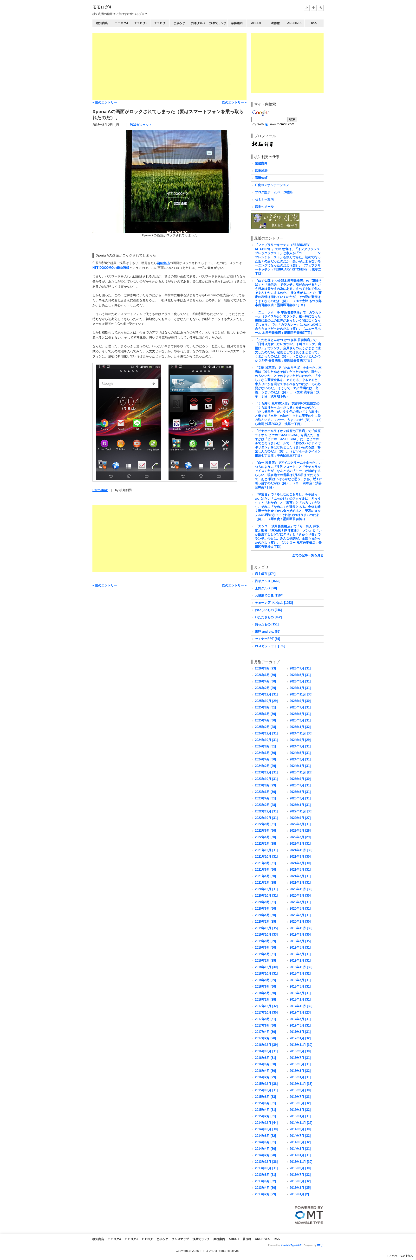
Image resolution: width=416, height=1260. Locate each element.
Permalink (100, 490)
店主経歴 (261, 170)
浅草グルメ (198, 23)
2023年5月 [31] (300, 792)
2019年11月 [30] (301, 928)
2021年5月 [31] (300, 869)
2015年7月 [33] (300, 1097)
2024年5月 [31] (300, 753)
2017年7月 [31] (300, 1019)
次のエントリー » (234, 102)
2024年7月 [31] (300, 746)
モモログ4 (101, 7)
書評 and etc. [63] (267, 631)
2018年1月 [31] (300, 999)
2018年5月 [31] (300, 986)
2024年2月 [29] (265, 766)
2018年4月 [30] (265, 993)
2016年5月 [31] (300, 1064)
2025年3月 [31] (300, 720)
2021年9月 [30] (300, 856)
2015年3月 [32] (300, 1110)
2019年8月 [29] (265, 941)
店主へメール (264, 206)
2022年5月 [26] (300, 830)
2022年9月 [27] (300, 818)
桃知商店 (102, 23)
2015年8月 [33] (265, 1097)
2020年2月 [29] (265, 921)
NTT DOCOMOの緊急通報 (110, 268)
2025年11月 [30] (301, 694)
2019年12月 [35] (266, 928)
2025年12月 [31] (266, 694)
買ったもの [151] (267, 624)
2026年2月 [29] (265, 688)
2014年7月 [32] (300, 1136)
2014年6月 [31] (265, 1142)
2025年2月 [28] (265, 727)
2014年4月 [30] (265, 1149)
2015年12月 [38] (266, 1084)
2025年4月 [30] (265, 720)
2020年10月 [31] (266, 895)
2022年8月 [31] (265, 824)
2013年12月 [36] (266, 1162)
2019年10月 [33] (266, 934)
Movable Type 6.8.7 (291, 1245)
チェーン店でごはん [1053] (274, 602)
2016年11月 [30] (301, 1045)
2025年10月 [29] (266, 701)
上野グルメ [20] (266, 588)
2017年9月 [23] (300, 1012)
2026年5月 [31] (300, 675)
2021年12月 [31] (266, 850)
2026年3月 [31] (300, 681)
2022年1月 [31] (300, 843)
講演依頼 (261, 178)
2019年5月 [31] (300, 947)
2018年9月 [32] (300, 973)
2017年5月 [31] (300, 1025)
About (256, 23)
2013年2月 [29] (265, 1194)
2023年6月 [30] (265, 792)
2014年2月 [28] (265, 1155)
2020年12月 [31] (266, 889)
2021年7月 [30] (300, 863)
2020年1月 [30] (300, 921)
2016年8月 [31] (265, 1058)
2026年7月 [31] (300, 668)
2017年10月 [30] (266, 1012)
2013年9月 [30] (300, 1168)
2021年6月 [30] (265, 869)
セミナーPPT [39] (267, 639)
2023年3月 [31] (300, 798)
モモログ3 (140, 23)
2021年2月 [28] (265, 882)
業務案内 (237, 23)
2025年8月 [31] (265, 707)
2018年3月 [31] (300, 993)
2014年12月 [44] (266, 1123)
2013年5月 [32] (300, 1181)
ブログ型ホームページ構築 (273, 192)
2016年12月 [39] (266, 1045)
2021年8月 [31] (265, 863)
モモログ (160, 23)
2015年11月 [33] (301, 1084)
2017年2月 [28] (265, 1038)
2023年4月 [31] (265, 798)
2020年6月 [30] (265, 908)
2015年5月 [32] (300, 1103)
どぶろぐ (179, 23)
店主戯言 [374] (265, 574)
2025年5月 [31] (300, 714)
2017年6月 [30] (265, 1025)
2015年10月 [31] (266, 1090)
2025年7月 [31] (300, 707)
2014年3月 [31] (300, 1149)
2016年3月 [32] (300, 1071)
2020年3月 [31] (300, 915)
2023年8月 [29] (265, 785)
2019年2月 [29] (265, 960)
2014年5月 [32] (300, 1142)
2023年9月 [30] (300, 779)
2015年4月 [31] (265, 1110)
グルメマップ (180, 1239)
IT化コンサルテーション (272, 185)
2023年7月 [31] (300, 785)
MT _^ (320, 1245)
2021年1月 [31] (300, 882)
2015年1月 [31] (300, 1116)
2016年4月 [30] (265, 1071)
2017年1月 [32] (300, 1038)
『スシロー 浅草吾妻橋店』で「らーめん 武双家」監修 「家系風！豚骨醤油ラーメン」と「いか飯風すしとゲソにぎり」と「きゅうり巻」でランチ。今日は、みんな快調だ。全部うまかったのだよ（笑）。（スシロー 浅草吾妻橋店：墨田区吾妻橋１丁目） (288, 536)
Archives (294, 23)
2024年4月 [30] (265, 759)
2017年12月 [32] (266, 1006)
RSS (314, 23)
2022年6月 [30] (265, 830)
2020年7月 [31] (300, 902)
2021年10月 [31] (266, 856)
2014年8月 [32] (265, 1136)
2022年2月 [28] (265, 843)
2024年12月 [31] (266, 733)
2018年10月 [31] (266, 973)
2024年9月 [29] (300, 740)
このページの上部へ (401, 1255)
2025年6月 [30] (265, 714)
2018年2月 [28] (265, 999)
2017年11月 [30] (301, 1006)
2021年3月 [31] (300, 876)
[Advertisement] (169, 66)
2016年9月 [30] (300, 1051)
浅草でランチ (218, 23)
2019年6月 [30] (265, 947)
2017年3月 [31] (300, 1032)
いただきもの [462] (268, 617)
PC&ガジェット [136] (270, 646)
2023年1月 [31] (300, 805)
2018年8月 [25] (265, 980)
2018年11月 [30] (301, 967)
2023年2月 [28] (265, 805)
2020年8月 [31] (265, 902)
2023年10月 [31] (266, 779)
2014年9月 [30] (300, 1129)
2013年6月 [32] (265, 1181)
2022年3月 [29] (300, 837)
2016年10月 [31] (266, 1051)
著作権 (275, 23)
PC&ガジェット (141, 125)
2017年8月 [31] (265, 1019)
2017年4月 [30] (265, 1032)
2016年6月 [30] (265, 1064)
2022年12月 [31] (266, 811)
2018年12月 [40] (266, 967)
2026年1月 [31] (300, 688)
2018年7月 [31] (300, 980)
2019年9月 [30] (300, 934)
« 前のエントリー (104, 102)
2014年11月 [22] (301, 1123)
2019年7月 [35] (300, 941)
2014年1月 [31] (300, 1155)
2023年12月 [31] (266, 772)
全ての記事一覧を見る (308, 555)
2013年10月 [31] (266, 1168)
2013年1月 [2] (299, 1194)
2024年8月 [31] (265, 746)
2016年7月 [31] (300, 1058)
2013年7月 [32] (300, 1174)
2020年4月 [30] (265, 915)
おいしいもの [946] (268, 610)
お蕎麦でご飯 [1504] (269, 595)
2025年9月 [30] (300, 701)
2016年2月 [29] (265, 1077)
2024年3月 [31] (300, 759)
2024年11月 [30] (301, 733)
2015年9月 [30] (300, 1090)
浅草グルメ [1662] (267, 581)
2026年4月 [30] (265, 681)
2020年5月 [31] (300, 908)
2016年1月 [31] (300, 1077)
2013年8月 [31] (265, 1174)
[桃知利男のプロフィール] (262, 143)
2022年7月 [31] (300, 824)
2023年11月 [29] (301, 772)
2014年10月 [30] (266, 1129)
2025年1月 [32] (300, 727)
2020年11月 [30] (301, 889)
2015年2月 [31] (265, 1116)
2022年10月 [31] (266, 818)
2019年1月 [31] (300, 960)
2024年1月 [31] (300, 766)
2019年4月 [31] (265, 954)
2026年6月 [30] (265, 675)
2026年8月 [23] (265, 668)
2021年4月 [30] (265, 876)
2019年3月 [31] (300, 954)
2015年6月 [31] (265, 1103)
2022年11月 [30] (301, 811)
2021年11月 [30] (301, 850)
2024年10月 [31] (266, 740)
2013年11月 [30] (301, 1162)
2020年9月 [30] (300, 895)
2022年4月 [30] (265, 837)
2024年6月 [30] (265, 753)
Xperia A (163, 263)
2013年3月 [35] (300, 1187)
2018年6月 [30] (265, 986)
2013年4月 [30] (265, 1187)
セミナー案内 (264, 199)
